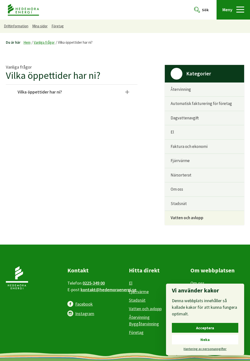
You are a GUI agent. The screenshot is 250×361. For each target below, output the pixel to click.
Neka (205, 339)
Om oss (177, 189)
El (172, 132)
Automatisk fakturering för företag (201, 103)
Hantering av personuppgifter (205, 349)
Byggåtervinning (144, 324)
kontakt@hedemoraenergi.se (108, 289)
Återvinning (181, 89)
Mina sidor (40, 26)
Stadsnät (179, 203)
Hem (27, 42)
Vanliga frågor (44, 42)
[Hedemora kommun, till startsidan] (23, 10)
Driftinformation (16, 26)
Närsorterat (181, 175)
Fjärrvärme (180, 160)
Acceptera (205, 327)
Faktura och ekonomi (189, 146)
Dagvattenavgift (185, 118)
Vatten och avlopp (187, 217)
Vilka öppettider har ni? (75, 42)
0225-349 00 (94, 283)
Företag (58, 26)
